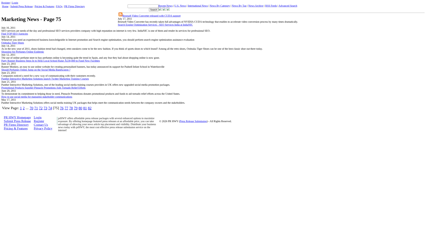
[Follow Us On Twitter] (164, 9)
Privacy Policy (43, 128)
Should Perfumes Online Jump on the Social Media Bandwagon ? (35, 69)
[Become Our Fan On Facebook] (160, 9)
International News (198, 5)
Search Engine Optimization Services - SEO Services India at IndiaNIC (155, 24)
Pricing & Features (44, 6)
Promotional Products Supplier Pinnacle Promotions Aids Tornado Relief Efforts (43, 87)
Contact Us (41, 124)
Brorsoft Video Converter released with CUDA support (151, 15)
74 (50, 108)
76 (62, 108)
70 (31, 108)
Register (5, 2)
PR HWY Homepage (17, 117)
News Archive (255, 5)
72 (41, 108)
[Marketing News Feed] (120, 15)
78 (71, 108)
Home (5, 6)
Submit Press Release (21, 6)
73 (45, 108)
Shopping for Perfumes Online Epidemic (22, 51)
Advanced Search (288, 5)
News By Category (220, 5)
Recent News (165, 5)
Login (15, 2)
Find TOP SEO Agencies (14, 33)
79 (76, 108)
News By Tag (239, 5)
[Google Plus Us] (168, 9)
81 (85, 108)
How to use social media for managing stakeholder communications (36, 96)
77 (66, 108)
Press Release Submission (193, 121)
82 (90, 108)
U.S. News (180, 5)
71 (36, 108)
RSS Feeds (271, 5)
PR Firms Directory (74, 6)
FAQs (59, 6)
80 (80, 108)
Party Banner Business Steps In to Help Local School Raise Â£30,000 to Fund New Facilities (50, 60)
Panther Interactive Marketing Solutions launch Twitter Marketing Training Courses (45, 78)
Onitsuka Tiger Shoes (12, 42)
